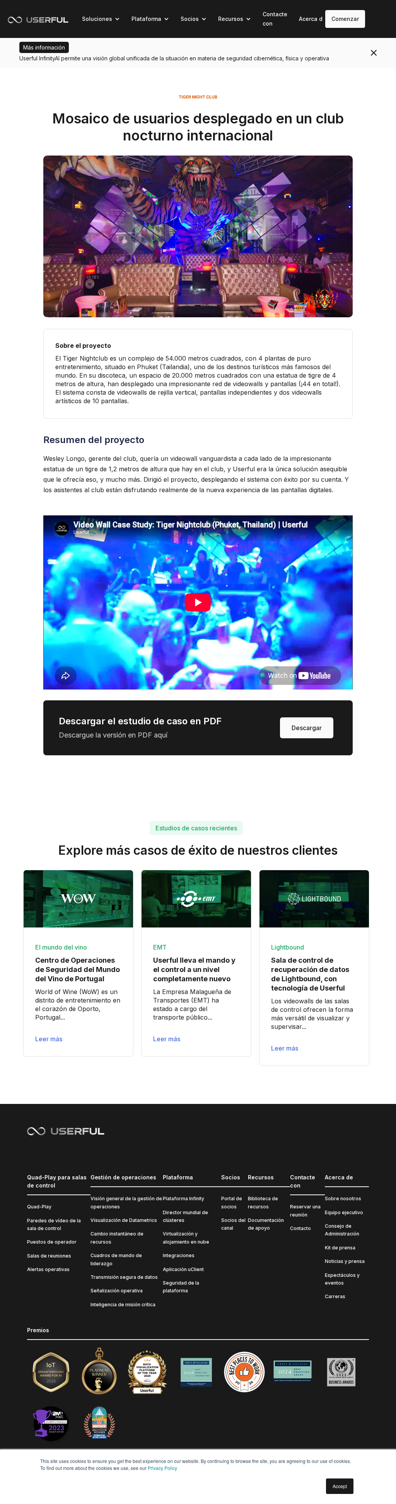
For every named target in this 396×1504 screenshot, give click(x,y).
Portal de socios (231, 1202)
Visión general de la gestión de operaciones (126, 1202)
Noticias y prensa (345, 1261)
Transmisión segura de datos (124, 1277)
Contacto (300, 1228)
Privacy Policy (162, 1468)
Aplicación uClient (183, 1269)
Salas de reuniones (49, 1256)
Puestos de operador (52, 1242)
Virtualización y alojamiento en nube (186, 1237)
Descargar (307, 728)
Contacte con (275, 19)
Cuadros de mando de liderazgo (116, 1259)
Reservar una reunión (305, 1210)
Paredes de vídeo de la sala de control (54, 1224)
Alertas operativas (48, 1269)
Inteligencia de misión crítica (122, 1304)
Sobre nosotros (343, 1198)
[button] (101, 19)
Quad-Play (39, 1207)
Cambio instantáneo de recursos (116, 1237)
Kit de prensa (340, 1248)
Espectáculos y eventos (342, 1279)
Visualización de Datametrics (123, 1220)
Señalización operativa (116, 1291)
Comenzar (345, 18)
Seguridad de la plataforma (181, 1287)
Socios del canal (233, 1224)
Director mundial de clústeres (185, 1216)
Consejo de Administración (342, 1230)
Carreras (335, 1296)
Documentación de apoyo (266, 1224)
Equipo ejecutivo (344, 1212)
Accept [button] (340, 1486)
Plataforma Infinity (183, 1198)
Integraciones (179, 1255)
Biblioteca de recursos (263, 1202)
